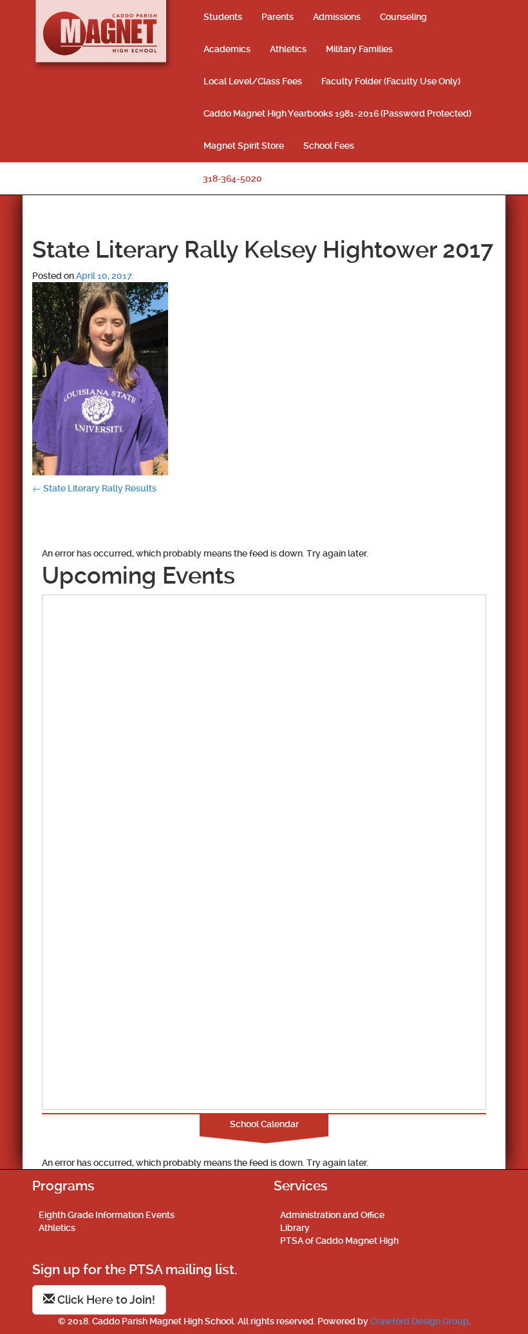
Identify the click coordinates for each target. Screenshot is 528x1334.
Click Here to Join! (105, 1299)
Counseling (403, 17)
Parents (277, 17)
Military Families (359, 49)
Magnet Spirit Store (243, 145)
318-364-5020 (232, 178)
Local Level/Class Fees (252, 81)
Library (295, 1228)
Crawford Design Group (419, 1321)
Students (222, 17)
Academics (226, 49)
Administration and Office (332, 1215)
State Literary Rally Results (94, 488)
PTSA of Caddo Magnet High (339, 1240)
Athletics (288, 49)
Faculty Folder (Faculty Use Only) (390, 81)
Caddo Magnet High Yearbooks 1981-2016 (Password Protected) (337, 113)
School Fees (328, 145)
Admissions (337, 17)
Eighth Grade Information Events (106, 1215)
